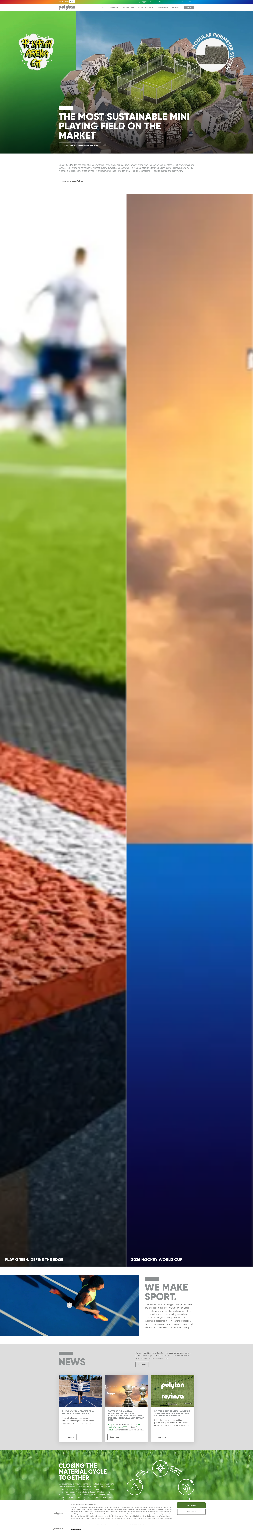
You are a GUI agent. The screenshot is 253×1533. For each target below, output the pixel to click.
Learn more (69, 1437)
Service (175, 7)
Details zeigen (76, 1529)
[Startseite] (103, 7)
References (163, 7)
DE (190, 2)
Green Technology (146, 7)
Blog (183, 2)
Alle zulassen (191, 1505)
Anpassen (190, 1512)
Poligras (111, 1424)
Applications (128, 7)
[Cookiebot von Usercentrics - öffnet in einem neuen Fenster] (58, 1529)
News (177, 2)
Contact (189, 7)
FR (193, 2)
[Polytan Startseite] (67, 7)
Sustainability (170, 2)
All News (142, 1364)
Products (114, 7)
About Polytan (159, 2)
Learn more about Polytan (72, 181)
